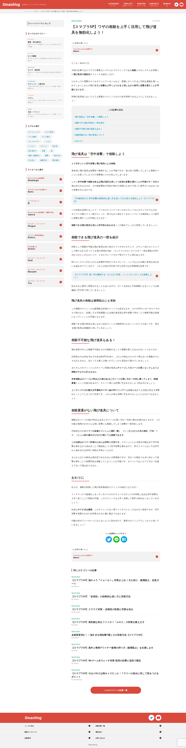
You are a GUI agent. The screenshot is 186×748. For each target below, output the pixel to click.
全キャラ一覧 (141, 4)
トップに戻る (29, 726)
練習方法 (43, 160)
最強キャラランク (128, 4)
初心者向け (32, 151)
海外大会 (57, 155)
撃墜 (46, 155)
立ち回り (31, 160)
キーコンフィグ (33, 132)
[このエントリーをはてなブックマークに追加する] (124, 539)
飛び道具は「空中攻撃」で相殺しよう (90, 116)
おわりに (78, 141)
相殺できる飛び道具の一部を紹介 (89, 122)
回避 (43, 151)
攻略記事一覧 (100, 726)
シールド (31, 146)
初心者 (55, 146)
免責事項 (28, 738)
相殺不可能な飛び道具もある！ (88, 129)
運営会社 (99, 732)
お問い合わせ (154, 4)
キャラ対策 (49, 132)
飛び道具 (56, 160)
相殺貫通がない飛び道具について (89, 134)
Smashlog (11, 4)
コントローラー (33, 141)
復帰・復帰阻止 (33, 155)
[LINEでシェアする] (116, 539)
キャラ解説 (32, 137)
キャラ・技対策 (33, 11)
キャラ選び (46, 137)
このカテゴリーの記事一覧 (116, 690)
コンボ (47, 141)
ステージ (43, 146)
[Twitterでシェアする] (109, 539)
